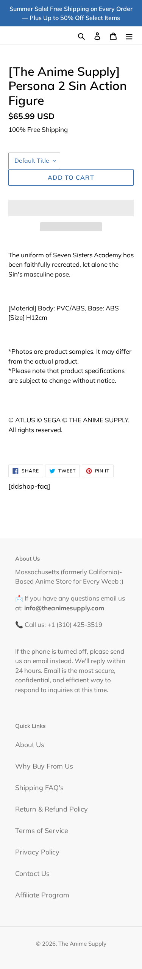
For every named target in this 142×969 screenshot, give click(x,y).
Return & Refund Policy (51, 809)
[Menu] (129, 35)
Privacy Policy (37, 852)
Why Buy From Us (44, 766)
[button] (71, 208)
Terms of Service (41, 830)
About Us (29, 744)
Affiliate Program (42, 895)
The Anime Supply (82, 943)
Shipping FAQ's (39, 787)
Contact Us (32, 873)
